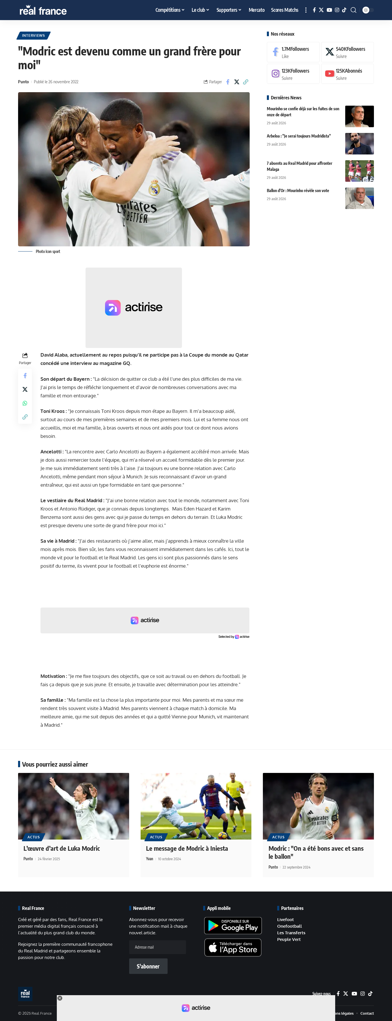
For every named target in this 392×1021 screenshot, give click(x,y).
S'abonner (148, 966)
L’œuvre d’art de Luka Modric (62, 848)
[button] (306, 10)
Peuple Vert (289, 939)
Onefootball (289, 926)
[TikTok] (344, 10)
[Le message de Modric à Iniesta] (196, 806)
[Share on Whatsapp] (25, 403)
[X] (321, 10)
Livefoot (285, 919)
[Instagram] (337, 10)
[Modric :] (318, 806)
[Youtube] (347, 74)
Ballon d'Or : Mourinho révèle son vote (298, 190)
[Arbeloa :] (359, 143)
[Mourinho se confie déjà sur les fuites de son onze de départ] (359, 116)
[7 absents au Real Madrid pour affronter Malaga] (359, 171)
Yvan (149, 858)
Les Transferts (291, 932)
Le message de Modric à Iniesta (187, 848)
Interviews (33, 35)
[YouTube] (329, 10)
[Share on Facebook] (228, 81)
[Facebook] (314, 10)
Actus (34, 837)
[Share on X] (237, 81)
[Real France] (55, 10)
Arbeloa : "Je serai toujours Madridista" (299, 136)
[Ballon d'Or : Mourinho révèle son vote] (359, 198)
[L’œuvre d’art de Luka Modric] (73, 806)
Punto (23, 81)
